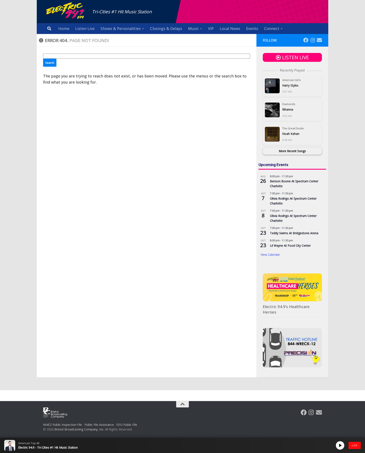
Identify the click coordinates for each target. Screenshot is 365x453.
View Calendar (270, 255)
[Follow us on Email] (319, 40)
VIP (211, 28)
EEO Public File (126, 424)
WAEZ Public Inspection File (62, 424)
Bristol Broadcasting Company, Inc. (79, 429)
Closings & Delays (166, 28)
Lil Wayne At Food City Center (290, 245)
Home (63, 28)
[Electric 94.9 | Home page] (65, 11)
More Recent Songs (292, 151)
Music (193, 28)
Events (252, 28)
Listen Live (85, 28)
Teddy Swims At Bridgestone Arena (294, 233)
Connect (271, 28)
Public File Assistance (99, 424)
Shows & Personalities (121, 28)
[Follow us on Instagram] (312, 40)
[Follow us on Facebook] (305, 40)
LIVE (354, 445)
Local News (230, 28)
